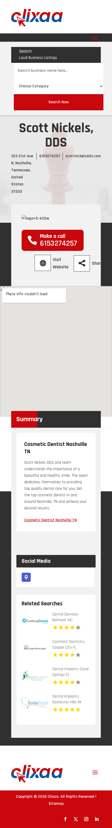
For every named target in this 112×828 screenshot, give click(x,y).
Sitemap (56, 803)
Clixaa (53, 796)
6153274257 (49, 156)
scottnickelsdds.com (83, 156)
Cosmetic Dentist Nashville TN (50, 520)
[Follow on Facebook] (65, 819)
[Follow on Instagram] (86, 819)
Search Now (58, 102)
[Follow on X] (76, 819)
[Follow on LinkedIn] (96, 819)
